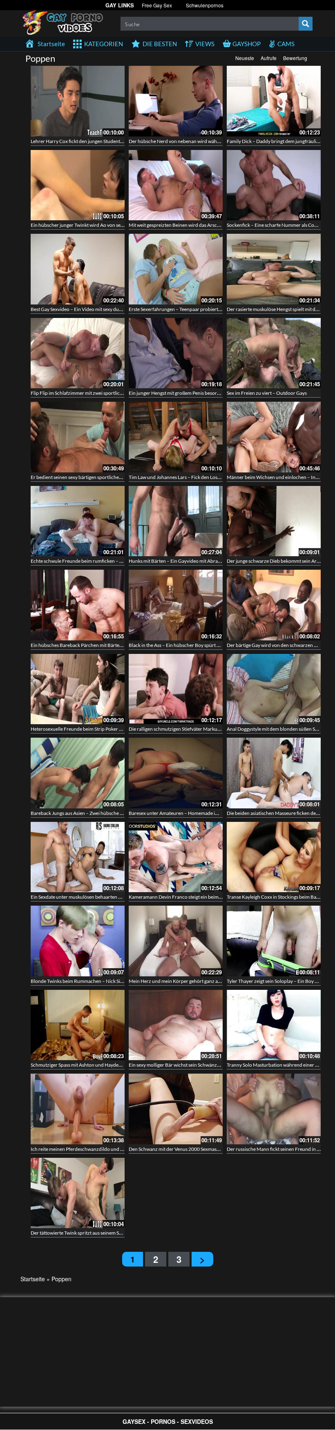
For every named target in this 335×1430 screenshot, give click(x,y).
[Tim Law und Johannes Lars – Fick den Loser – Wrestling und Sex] (176, 437)
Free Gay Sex (157, 5)
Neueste (244, 57)
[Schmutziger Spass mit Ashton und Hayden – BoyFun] (78, 1025)
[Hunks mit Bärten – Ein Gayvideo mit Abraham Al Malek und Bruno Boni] (176, 521)
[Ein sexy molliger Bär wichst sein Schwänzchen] (176, 1025)
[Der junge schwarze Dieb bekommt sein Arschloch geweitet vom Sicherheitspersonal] (274, 521)
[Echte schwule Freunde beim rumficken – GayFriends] (78, 521)
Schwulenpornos (204, 5)
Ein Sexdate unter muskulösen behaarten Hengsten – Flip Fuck (97, 897)
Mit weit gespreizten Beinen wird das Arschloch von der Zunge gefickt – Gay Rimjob (217, 225)
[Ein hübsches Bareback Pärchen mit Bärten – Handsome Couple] (78, 605)
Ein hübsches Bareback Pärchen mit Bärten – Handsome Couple (98, 645)
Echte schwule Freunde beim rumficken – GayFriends (87, 561)
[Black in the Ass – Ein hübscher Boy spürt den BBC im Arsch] (176, 605)
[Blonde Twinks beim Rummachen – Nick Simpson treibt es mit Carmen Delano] (78, 941)
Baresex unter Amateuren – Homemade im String (180, 813)
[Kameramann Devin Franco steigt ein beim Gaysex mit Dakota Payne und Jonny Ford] (176, 857)
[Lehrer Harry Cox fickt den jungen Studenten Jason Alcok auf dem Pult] (78, 101)
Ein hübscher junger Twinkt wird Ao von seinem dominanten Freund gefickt (110, 225)
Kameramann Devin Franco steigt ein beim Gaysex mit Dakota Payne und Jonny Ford (218, 897)
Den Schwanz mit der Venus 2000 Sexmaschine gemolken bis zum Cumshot (208, 1149)
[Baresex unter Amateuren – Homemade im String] (176, 773)
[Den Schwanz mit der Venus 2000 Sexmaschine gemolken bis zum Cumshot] (176, 1109)
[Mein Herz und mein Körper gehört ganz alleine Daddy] (176, 941)
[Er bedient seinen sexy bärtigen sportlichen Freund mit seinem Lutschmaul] (78, 437)
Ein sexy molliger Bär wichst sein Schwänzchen (178, 1065)
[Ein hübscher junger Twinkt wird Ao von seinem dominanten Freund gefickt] (78, 185)
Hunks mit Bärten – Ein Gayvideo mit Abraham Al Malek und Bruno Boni (205, 561)
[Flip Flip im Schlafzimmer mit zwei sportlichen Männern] (78, 353)
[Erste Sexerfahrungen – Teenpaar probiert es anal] (176, 269)
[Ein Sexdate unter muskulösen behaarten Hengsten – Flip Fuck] (78, 857)
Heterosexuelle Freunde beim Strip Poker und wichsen (88, 729)
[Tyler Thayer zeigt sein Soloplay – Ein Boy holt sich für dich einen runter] (274, 941)
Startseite (32, 1279)
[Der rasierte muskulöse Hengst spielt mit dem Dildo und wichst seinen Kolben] (274, 269)
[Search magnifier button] (306, 24)
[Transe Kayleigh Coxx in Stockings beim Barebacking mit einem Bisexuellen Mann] (274, 857)
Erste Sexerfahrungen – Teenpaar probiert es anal (181, 309)
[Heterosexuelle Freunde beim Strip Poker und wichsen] (78, 689)
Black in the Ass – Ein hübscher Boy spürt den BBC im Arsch (192, 645)
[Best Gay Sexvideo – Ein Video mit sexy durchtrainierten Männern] (78, 269)
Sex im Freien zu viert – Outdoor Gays (267, 393)
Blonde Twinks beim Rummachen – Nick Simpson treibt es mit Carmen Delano (113, 981)
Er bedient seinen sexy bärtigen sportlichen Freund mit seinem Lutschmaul (109, 477)
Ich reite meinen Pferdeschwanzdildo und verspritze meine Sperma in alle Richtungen (121, 1149)
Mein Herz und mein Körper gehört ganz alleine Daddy (186, 981)
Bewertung (295, 57)
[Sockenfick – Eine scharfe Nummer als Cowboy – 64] (274, 185)
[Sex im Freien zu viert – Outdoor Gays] (274, 353)
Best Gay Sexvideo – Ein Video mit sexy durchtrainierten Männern (100, 309)
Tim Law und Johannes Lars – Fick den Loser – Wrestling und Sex (197, 477)
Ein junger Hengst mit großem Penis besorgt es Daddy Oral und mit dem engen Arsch (218, 393)
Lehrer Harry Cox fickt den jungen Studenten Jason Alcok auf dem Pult (105, 141)
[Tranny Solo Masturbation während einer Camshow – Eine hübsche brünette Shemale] (274, 1025)
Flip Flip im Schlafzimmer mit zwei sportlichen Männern (90, 393)
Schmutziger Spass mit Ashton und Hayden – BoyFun (87, 1065)
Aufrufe (269, 57)
